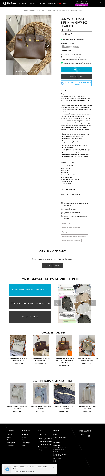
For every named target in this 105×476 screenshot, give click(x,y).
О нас (55, 434)
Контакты (56, 442)
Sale (23, 445)
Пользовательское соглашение (59, 454)
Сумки (9, 440)
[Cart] (100, 3)
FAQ (54, 461)
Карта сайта (57, 458)
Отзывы (56, 440)
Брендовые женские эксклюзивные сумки (76, 232)
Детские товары (43, 447)
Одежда (9, 434)
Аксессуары (11, 442)
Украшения (10, 445)
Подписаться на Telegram (22, 471)
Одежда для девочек (45, 438)
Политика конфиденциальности (60, 446)
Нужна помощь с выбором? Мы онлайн (77, 63)
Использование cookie (58, 450)
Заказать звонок (81, 5)
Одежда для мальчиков (42, 435)
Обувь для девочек (44, 444)
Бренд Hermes (67, 223)
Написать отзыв (52, 265)
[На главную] (9, 3)
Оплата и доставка (59, 437)
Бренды (40, 449)
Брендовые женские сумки (71, 227)
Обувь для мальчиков (45, 441)
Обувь (9, 437)
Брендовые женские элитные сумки (74, 236)
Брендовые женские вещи (71, 240)
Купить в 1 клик (76, 76)
